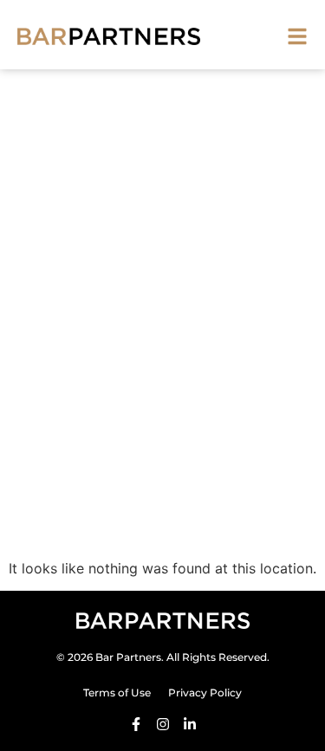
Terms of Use (117, 692)
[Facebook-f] (136, 724)
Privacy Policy (205, 692)
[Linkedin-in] (190, 724)
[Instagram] (163, 724)
